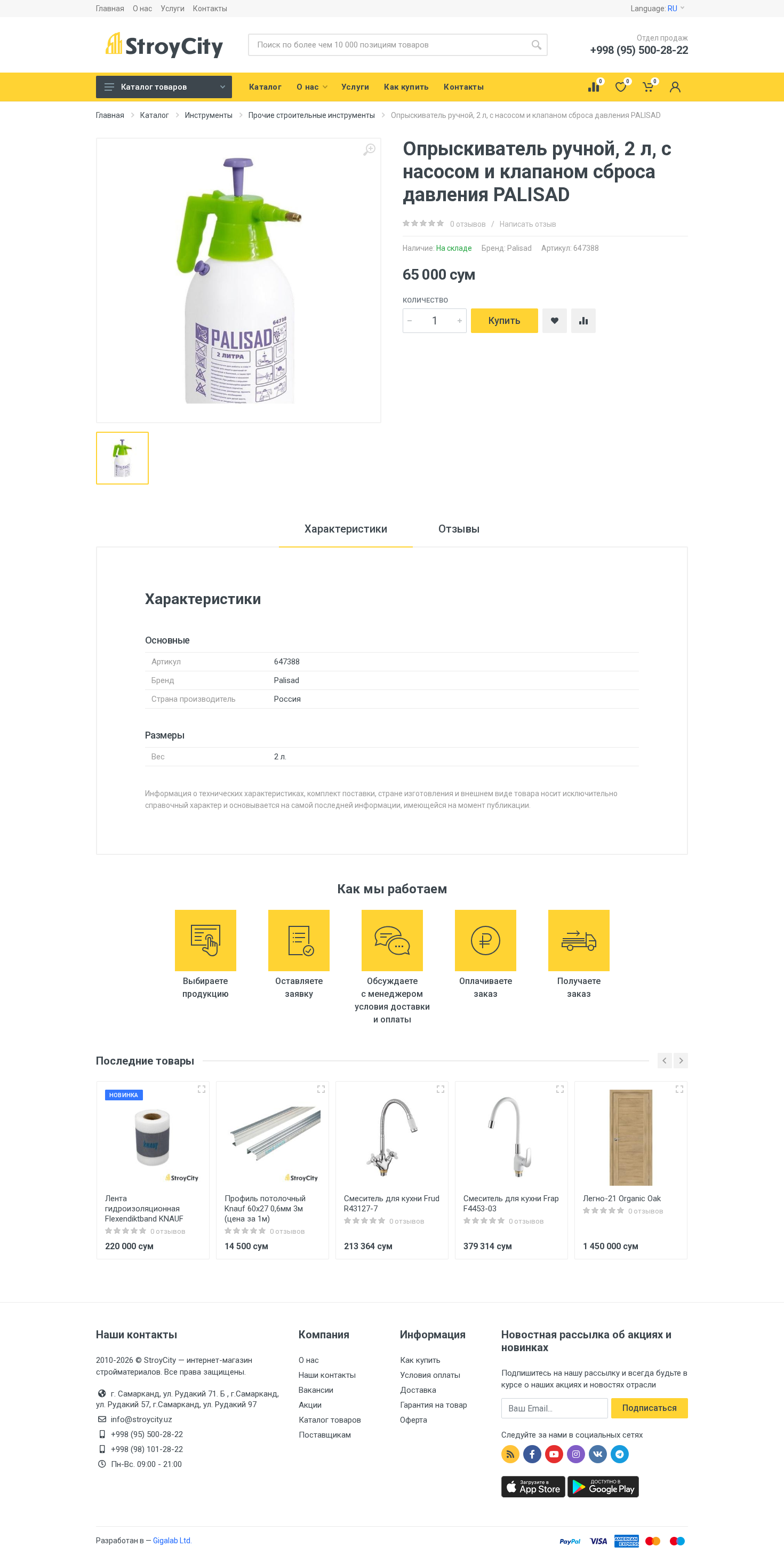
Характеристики (346, 528)
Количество (425, 300)
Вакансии (316, 1390)
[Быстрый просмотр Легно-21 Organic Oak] (679, 1089)
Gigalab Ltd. (172, 1540)
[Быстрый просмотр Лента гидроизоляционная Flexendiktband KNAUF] (202, 1089)
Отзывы (459, 528)
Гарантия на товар (433, 1405)
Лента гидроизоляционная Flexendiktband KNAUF (144, 1209)
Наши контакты (327, 1375)
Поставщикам (325, 1435)
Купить (505, 320)
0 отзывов (468, 224)
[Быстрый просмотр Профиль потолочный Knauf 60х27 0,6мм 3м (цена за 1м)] (321, 1089)
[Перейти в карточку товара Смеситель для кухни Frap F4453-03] (511, 1138)
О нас (142, 8)
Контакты (210, 8)
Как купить (420, 1360)
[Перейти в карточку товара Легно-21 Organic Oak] (631, 1138)
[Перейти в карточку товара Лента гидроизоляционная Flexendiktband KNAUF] (153, 1138)
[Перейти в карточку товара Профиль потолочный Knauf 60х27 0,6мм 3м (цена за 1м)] (273, 1138)
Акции (310, 1405)
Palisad (519, 248)
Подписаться (649, 1408)
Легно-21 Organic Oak (622, 1198)
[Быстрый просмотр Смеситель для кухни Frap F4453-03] (560, 1089)
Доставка (418, 1390)
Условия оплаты (430, 1375)
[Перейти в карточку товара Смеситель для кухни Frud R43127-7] (392, 1138)
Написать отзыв (528, 224)
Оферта (413, 1420)
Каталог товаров (154, 87)
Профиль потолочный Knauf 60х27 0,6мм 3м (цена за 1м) (265, 1209)
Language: (654, 8)
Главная (110, 8)
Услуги (173, 8)
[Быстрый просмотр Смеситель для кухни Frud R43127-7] (441, 1089)
